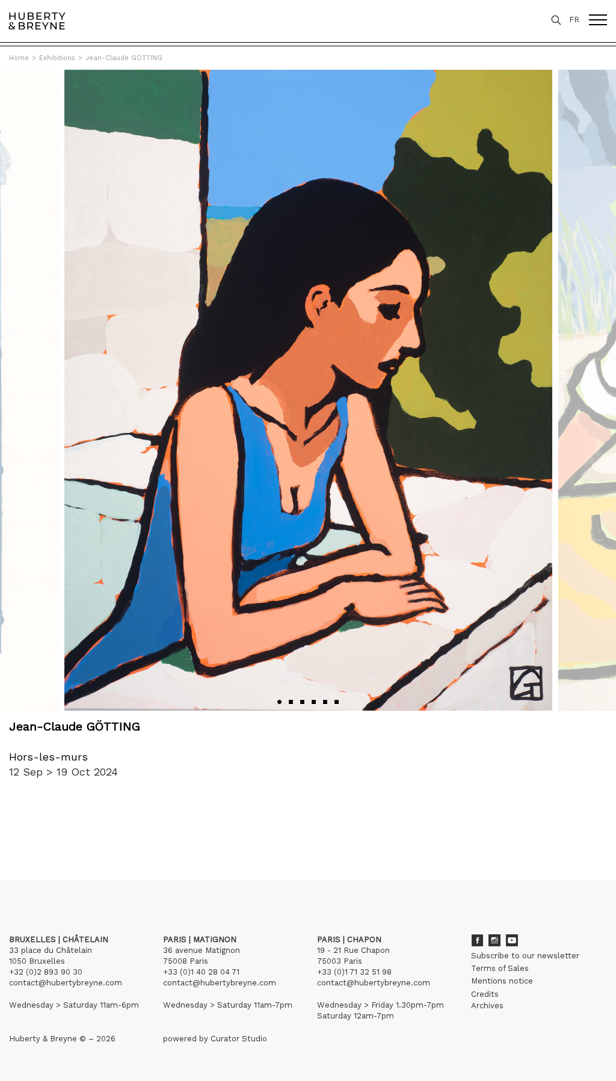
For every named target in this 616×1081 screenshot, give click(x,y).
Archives (487, 1005)
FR (574, 19)
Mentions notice (502, 980)
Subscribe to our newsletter (525, 955)
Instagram (494, 940)
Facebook (477, 940)
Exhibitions (57, 58)
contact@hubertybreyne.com (65, 982)
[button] (279, 702)
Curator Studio (239, 1038)
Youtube (512, 940)
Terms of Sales (500, 968)
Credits (485, 994)
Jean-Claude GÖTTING (123, 58)
